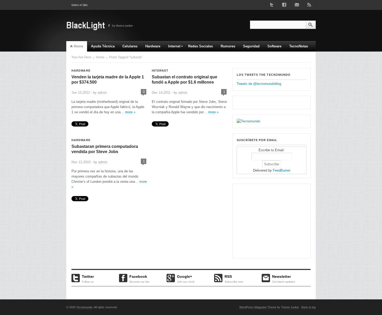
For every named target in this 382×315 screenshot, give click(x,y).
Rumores (228, 46)
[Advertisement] (269, 220)
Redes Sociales (200, 46)
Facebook (139, 278)
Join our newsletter (297, 5)
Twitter (88, 278)
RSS (234, 278)
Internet (172, 48)
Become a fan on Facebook (284, 5)
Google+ (186, 278)
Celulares (129, 46)
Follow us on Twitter (272, 5)
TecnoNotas (298, 46)
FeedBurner (281, 170)
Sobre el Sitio (79, 5)
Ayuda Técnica (103, 46)
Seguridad (251, 46)
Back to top (308, 307)
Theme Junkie (290, 307)
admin (102, 93)
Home (78, 46)
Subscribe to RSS (309, 5)
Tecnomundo (84, 307)
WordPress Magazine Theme (257, 307)
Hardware (152, 46)
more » (130, 112)
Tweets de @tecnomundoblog (259, 84)
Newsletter (283, 278)
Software (274, 46)
